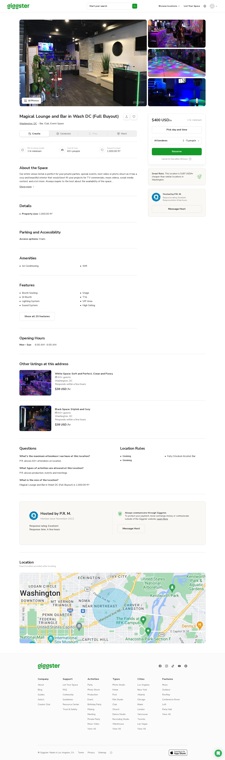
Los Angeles (143, 684)
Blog (40, 689)
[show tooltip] (190, 159)
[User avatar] (212, 6)
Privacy (91, 752)
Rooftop (166, 694)
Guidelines (68, 699)
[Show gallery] (83, 63)
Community (68, 694)
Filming (91, 709)
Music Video (93, 723)
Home (115, 689)
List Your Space (192, 6)
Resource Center (71, 704)
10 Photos (33, 100)
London (141, 709)
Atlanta (141, 694)
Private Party (94, 719)
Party (90, 684)
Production (93, 694)
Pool (114, 694)
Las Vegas (142, 723)
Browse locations (168, 6)
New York (142, 689)
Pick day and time (177, 130)
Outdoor (166, 689)
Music (165, 684)
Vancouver (142, 714)
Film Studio (117, 699)
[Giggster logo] (49, 666)
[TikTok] (173, 666)
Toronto (141, 719)
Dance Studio (119, 714)
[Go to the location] (35, 382)
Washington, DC (28, 123)
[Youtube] (179, 666)
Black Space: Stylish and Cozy (72, 409)
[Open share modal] (40, 374)
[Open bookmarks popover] (134, 117)
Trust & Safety (70, 709)
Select (41, 699)
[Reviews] (185, 666)
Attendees (160, 140)
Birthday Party (94, 704)
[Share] (127, 117)
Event (90, 699)
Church (115, 709)
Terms (81, 752)
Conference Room (171, 699)
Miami (140, 704)
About (41, 684)
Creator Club (44, 704)
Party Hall (167, 709)
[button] (218, 753)
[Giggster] (18, 6)
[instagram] (166, 666)
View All (92, 728)
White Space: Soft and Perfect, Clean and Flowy (84, 373)
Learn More (162, 518)
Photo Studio (118, 684)
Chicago (141, 699)
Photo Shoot (94, 689)
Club (114, 704)
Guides (41, 694)
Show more (25, 186)
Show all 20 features (37, 316)
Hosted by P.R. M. (172, 194)
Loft (164, 704)
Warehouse (118, 723)
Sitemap (102, 752)
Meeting (91, 714)
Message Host (177, 209)
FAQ (65, 689)
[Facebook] (160, 666)
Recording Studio (120, 719)
